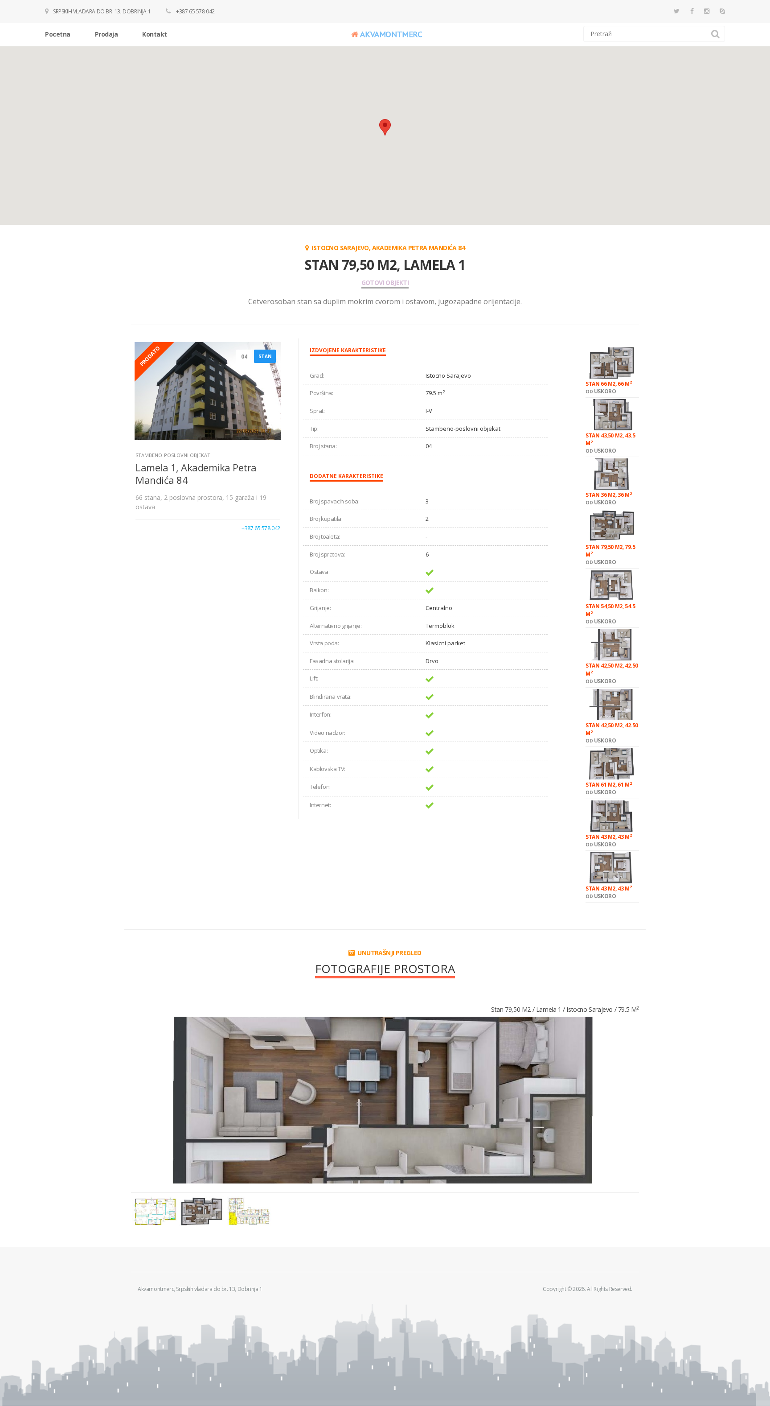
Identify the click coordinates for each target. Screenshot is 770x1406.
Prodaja (106, 34)
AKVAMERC (391, 34)
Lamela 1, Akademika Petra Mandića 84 (196, 473)
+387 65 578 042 (195, 11)
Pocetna (57, 34)
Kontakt (154, 34)
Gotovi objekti (385, 282)
